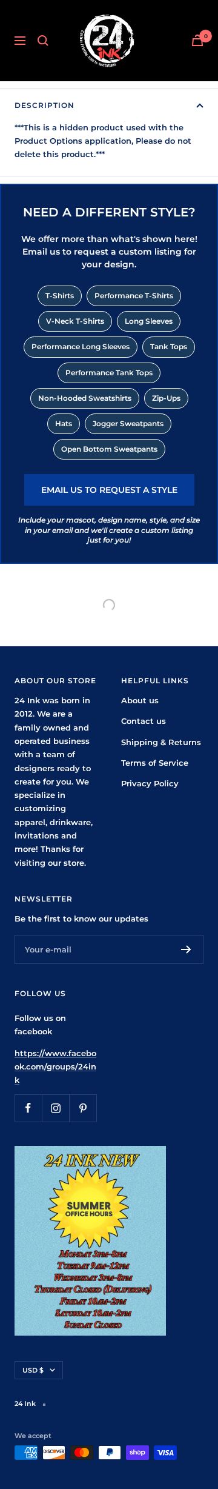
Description (44, 105)
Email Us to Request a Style (109, 489)
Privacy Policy (150, 783)
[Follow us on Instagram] (55, 1108)
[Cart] (197, 40)
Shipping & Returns (161, 742)
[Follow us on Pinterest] (82, 1108)
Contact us (143, 721)
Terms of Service (154, 763)
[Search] (43, 40)
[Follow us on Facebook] (28, 1108)
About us (140, 700)
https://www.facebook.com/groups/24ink (55, 1066)
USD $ (33, 1370)
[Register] (186, 949)
